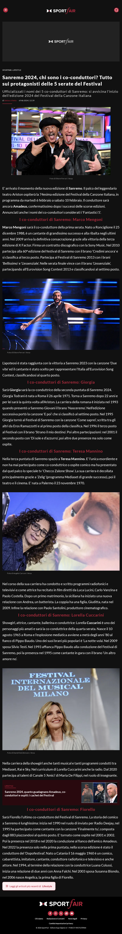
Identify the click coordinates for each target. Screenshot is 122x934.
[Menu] (5, 10)
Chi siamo (39, 918)
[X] (61, 913)
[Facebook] (50, 913)
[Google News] (66, 913)
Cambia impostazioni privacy (61, 923)
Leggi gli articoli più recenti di (31, 886)
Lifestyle (17, 70)
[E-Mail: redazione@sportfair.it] (71, 913)
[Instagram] (55, 913)
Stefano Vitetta (10, 100)
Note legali (72, 918)
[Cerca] (116, 10)
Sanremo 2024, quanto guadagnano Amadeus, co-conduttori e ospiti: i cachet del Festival (35, 793)
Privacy (84, 918)
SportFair (6, 70)
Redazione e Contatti (55, 918)
